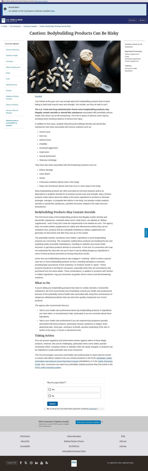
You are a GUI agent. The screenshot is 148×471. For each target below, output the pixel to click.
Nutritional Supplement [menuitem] (133, 59)
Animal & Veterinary (12, 50)
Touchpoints (92, 409)
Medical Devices (11, 85)
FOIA (123, 436)
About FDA (25, 441)
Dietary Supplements (13, 67)
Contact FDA (11, 463)
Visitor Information (74, 436)
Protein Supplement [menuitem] (131, 61)
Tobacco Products (12, 105)
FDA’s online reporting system (48, 367)
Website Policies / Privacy (74, 441)
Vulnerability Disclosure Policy (74, 451)
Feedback (146, 232)
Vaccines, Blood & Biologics (12, 112)
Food (8, 79)
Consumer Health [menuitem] (131, 68)
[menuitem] (134, 46)
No (53, 395)
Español (38, 96)
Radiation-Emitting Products (12, 97)
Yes (53, 389)
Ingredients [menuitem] (129, 71)
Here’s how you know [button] (40, 1)
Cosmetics (9, 61)
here (53, 11)
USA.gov (123, 446)
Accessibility (25, 446)
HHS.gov (123, 441)
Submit (52, 403)
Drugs (8, 73)
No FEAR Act (74, 446)
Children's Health (12, 55)
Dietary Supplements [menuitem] (132, 54)
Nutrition (9, 90)
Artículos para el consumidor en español (12, 123)
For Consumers (15, 26)
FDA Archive (25, 436)
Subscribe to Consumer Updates (88, 422)
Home (5, 26)
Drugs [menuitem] (127, 56)
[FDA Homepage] (12, 20)
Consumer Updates (30, 26)
